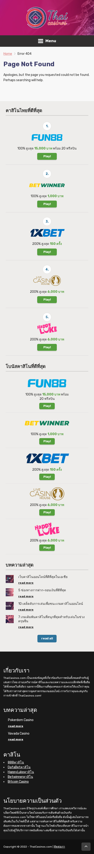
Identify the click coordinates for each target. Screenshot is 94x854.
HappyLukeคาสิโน (21, 772)
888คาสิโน (16, 762)
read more (26, 582)
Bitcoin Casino (18, 782)
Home (7, 54)
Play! (47, 156)
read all (47, 638)
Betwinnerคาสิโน (20, 777)
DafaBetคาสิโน (19, 767)
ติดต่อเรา (59, 846)
